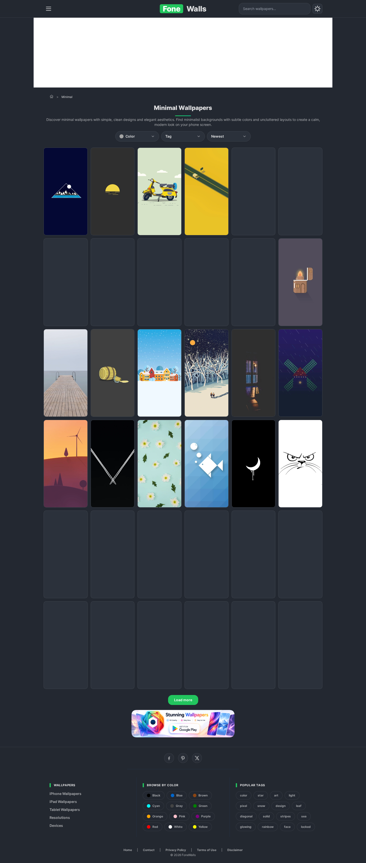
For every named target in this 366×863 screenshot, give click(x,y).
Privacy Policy (176, 850)
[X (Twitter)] (197, 758)
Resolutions (60, 817)
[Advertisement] (183, 52)
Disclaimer (235, 850)
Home (127, 850)
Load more (183, 700)
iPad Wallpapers (63, 801)
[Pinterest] (183, 758)
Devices (56, 825)
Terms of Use (206, 850)
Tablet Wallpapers (65, 809)
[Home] (52, 96)
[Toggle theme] (317, 9)
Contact (149, 850)
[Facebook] (169, 758)
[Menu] (49, 9)
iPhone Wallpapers (65, 793)
